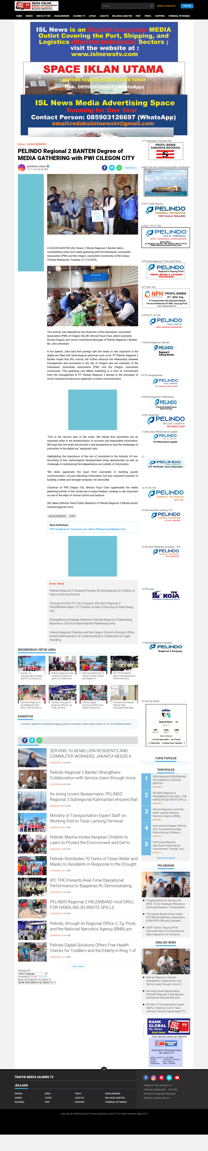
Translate (42, 976)
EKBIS (48, 1093)
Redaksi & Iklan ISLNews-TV (158, 1085)
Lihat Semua (78, 966)
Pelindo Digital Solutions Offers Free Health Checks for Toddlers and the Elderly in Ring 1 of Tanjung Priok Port (93, 950)
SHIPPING (160, 16)
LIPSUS (92, 16)
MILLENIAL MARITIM (122, 16)
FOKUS (78, 1093)
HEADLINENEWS (61, 16)
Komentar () (130, 168)
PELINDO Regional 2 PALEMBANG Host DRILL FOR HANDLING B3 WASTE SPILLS (92, 904)
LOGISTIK (104, 16)
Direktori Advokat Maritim (156, 1098)
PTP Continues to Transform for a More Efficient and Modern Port (87, 529)
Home (19, 16)
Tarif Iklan (173, 1089)
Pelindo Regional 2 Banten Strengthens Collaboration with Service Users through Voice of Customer (93, 778)
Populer (187, 6)
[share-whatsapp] (119, 168)
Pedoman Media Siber (155, 1089)
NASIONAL (20, 1102)
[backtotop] (104, 1070)
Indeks (29, 16)
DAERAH (18, 1093)
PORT (138, 16)
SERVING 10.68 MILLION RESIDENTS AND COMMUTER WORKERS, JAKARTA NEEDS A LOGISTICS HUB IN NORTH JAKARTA (90, 756)
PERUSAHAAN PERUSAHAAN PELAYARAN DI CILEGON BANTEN (169, 780)
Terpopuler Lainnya (165, 858)
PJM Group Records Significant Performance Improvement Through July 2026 (168, 846)
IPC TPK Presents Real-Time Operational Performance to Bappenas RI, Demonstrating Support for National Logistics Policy (91, 886)
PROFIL (148, 16)
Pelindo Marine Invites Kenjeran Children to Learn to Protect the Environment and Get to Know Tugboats (90, 843)
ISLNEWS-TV (79, 16)
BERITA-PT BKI (44, 16)
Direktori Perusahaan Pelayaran (160, 1093)
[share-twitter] (112, 168)
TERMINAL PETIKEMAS (179, 16)
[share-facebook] (104, 168)
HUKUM (18, 1097)
